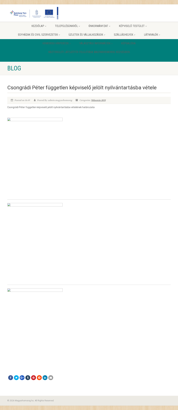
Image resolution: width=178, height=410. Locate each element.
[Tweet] (16, 377)
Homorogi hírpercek (55, 43)
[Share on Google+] (22, 377)
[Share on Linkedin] (45, 377)
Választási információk (94, 43)
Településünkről (66, 26)
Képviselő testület (132, 26)
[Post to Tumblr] (27, 377)
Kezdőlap (37, 26)
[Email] (50, 377)
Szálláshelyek (123, 34)
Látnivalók (151, 34)
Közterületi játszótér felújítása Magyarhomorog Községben (89, 52)
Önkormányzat (98, 26)
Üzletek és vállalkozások (86, 34)
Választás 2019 (98, 100)
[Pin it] (33, 377)
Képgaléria (128, 43)
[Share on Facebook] (10, 377)
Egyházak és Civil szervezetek (38, 34)
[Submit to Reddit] (39, 377)
